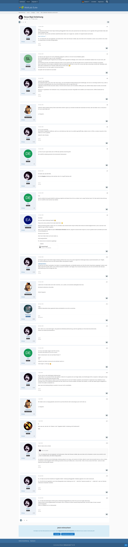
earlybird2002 (42, 263)
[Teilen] (108, 22)
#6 (107, 148)
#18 (107, 443)
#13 (107, 326)
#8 (107, 193)
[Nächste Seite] (25, 22)
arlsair (27, 19)
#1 (107, 26)
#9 (107, 215)
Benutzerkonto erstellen (67, 534)
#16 (107, 399)
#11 (107, 282)
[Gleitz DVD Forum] (64, 7)
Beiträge (23, 41)
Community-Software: (64, 545)
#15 (107, 372)
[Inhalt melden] (107, 48)
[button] (85, 1)
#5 (107, 126)
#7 (107, 171)
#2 (107, 54)
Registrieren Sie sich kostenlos (66, 530)
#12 (107, 304)
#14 (107, 348)
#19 (107, 476)
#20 (107, 498)
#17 (107, 421)
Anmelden (93, 1)
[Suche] (107, 1)
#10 (107, 257)
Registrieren (101, 1)
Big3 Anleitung (41, 36)
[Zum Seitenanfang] (125, 545)
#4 (107, 104)
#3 (107, 78)
